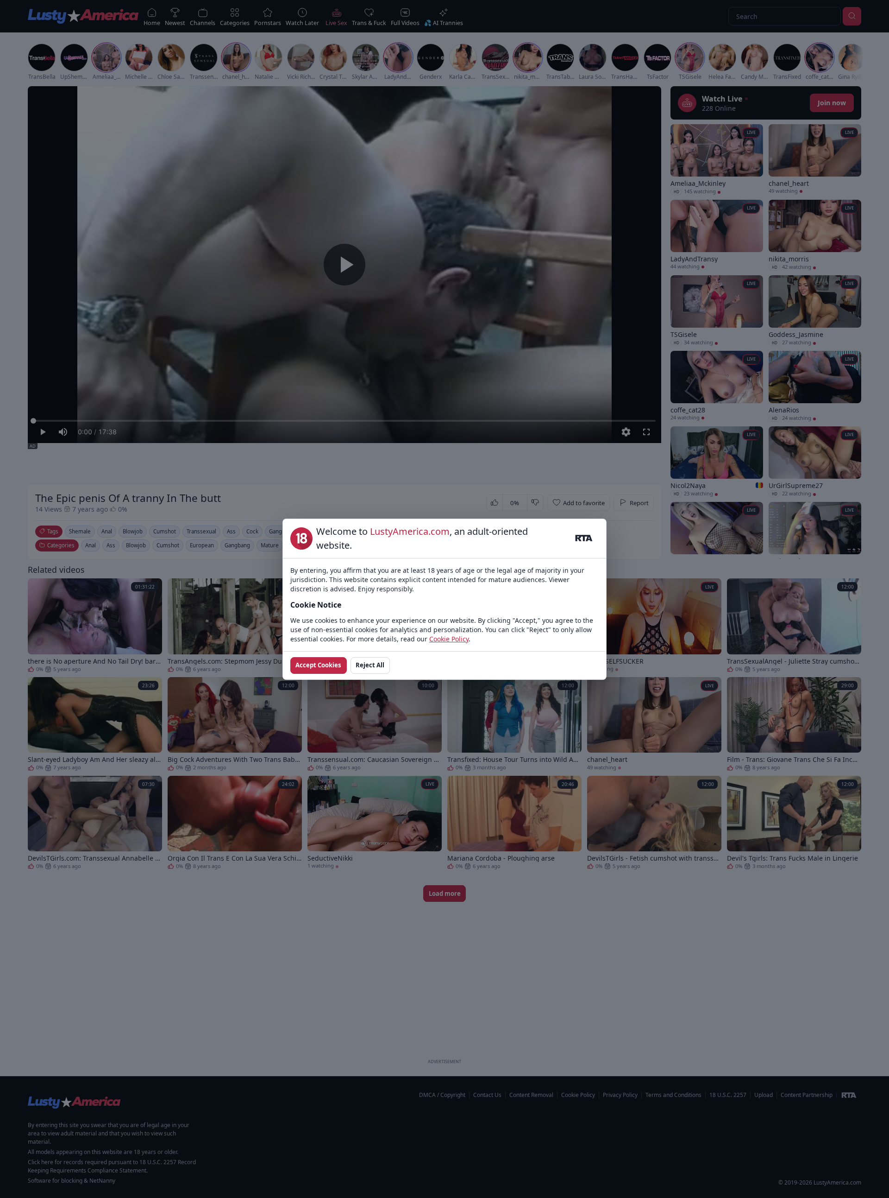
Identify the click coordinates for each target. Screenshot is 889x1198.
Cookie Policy (449, 638)
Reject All (370, 665)
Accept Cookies (318, 665)
